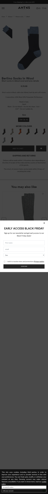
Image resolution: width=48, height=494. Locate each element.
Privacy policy (39, 261)
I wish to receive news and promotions (25, 261)
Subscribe (24, 266)
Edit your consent (8, 491)
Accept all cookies (8, 487)
